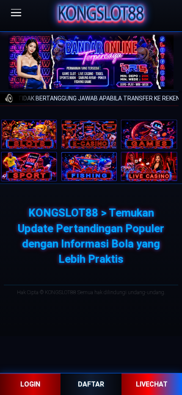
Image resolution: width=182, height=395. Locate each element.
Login (30, 384)
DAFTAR (91, 384)
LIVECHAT (152, 384)
